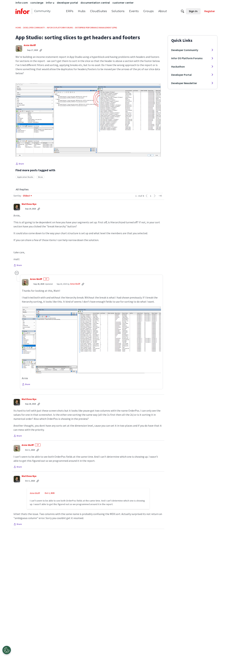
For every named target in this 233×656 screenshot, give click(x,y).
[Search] (182, 11)
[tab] (22, 189)
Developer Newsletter (184, 83)
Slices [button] (40, 177)
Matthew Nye (29, 204)
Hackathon (178, 66)
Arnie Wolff (30, 45)
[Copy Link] (41, 50)
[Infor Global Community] (33, 11)
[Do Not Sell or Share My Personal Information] (6, 650)
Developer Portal (181, 74)
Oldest (26, 196)
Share (20, 164)
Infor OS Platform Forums (186, 58)
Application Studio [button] (25, 177)
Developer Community (184, 50)
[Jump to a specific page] (160, 196)
